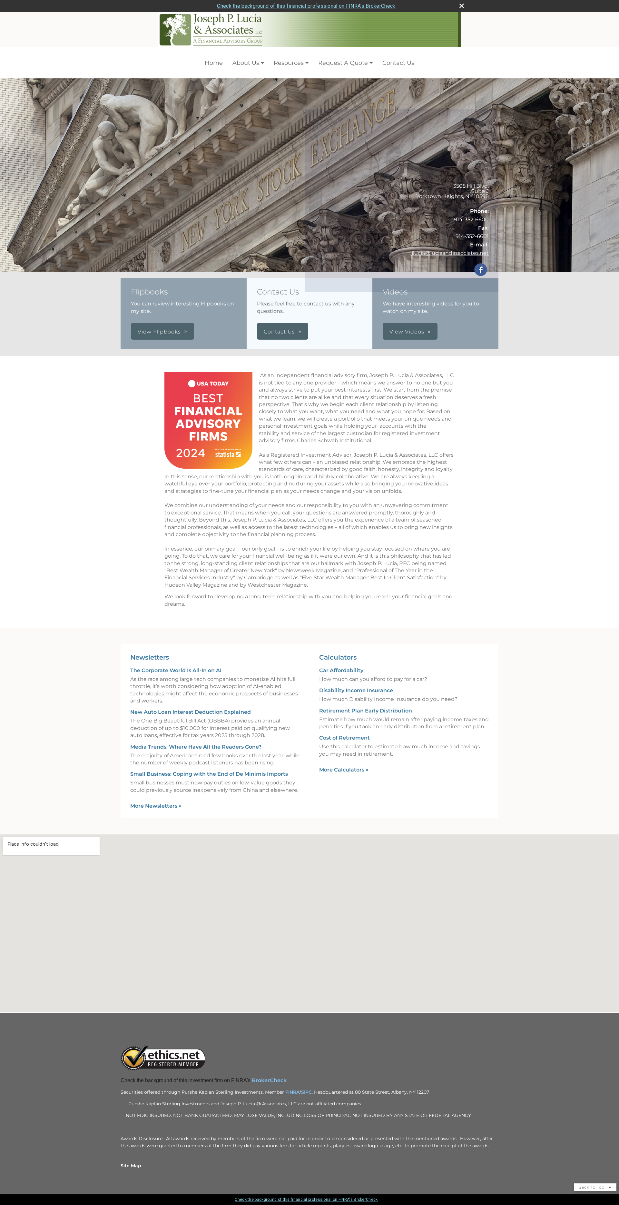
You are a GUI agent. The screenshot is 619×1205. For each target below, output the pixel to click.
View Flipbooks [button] (159, 332)
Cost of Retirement (344, 738)
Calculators (338, 657)
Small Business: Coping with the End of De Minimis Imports (209, 774)
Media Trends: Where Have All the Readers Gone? (195, 747)
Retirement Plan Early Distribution (365, 711)
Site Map (131, 1166)
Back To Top (592, 1187)
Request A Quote (343, 62)
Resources (289, 62)
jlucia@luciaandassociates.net (450, 253)
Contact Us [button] (279, 332)
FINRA (292, 1092)
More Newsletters (156, 806)
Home (214, 62)
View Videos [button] (406, 332)
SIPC (306, 1092)
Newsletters (149, 657)
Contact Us (398, 62)
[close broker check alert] (461, 5)
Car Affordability (341, 670)
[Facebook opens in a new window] (480, 270)
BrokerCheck (270, 1080)
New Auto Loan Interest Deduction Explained (190, 712)
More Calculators (343, 770)
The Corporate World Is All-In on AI (175, 670)
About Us (245, 62)
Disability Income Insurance (356, 690)
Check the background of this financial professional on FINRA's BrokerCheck (306, 6)
